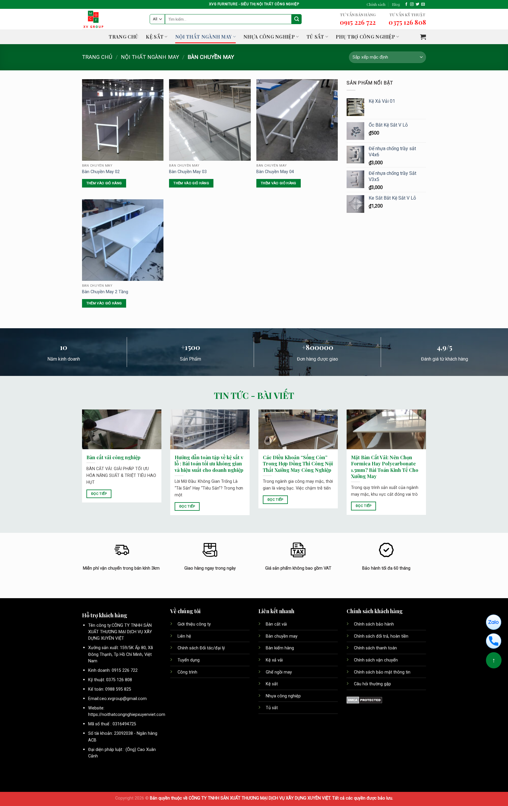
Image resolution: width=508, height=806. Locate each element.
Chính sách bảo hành (374, 624)
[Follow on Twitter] (417, 4)
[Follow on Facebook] (406, 4)
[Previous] (80, 466)
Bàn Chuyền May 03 (188, 171)
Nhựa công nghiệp (283, 696)
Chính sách (376, 4)
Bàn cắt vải (277, 624)
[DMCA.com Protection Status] (364, 700)
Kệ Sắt (154, 37)
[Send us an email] (423, 4)
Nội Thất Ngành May (203, 37)
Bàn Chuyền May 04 (275, 171)
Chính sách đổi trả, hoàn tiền (381, 636)
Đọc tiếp (99, 494)
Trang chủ (123, 37)
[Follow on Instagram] (412, 4)
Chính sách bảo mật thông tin (382, 672)
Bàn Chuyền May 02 (101, 171)
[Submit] (297, 19)
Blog (396, 4)
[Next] (427, 466)
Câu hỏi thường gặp (372, 683)
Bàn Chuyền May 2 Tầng (105, 291)
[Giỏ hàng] (423, 36)
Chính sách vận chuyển (376, 660)
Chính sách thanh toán (375, 648)
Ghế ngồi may (279, 672)
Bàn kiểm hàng (280, 648)
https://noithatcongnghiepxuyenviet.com (126, 714)
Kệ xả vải (274, 660)
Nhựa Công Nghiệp (269, 37)
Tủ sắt (315, 37)
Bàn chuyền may (282, 636)
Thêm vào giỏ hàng (104, 183)
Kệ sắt (272, 683)
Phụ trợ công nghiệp (365, 37)
